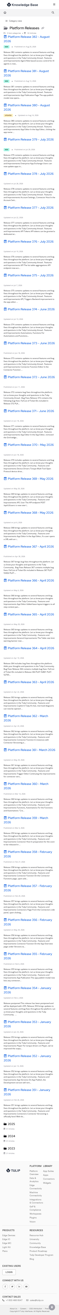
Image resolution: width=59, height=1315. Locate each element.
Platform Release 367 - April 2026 (30, 547)
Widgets (47, 1183)
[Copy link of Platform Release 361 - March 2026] (8, 754)
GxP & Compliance (35, 1208)
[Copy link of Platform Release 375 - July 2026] (8, 280)
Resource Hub (36, 1235)
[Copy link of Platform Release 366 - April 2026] (8, 585)
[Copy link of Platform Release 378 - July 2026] (8, 178)
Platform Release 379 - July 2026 (30, 139)
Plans (5, 1251)
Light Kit (6, 1247)
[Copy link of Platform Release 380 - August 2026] (16, 110)
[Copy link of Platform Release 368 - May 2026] (8, 517)
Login (9, 1272)
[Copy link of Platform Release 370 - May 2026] (8, 449)
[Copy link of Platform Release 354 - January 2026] (16, 992)
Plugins (33, 1217)
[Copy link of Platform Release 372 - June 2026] (8, 381)
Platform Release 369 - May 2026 (30, 479)
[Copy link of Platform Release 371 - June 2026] (8, 415)
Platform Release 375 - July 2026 (30, 275)
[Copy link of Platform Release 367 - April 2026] (8, 551)
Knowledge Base (38, 1247)
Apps (45, 1175)
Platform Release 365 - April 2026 (30, 614)
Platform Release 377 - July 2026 (30, 208)
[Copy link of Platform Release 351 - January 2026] (16, 1094)
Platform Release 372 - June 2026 (31, 377)
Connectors (49, 1179)
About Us (13, 1309)
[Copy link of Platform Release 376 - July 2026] (8, 246)
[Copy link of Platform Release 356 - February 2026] (16, 924)
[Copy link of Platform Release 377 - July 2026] (8, 212)
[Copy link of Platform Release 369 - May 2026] (8, 483)
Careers (23, 1309)
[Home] (22, 4)
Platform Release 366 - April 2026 (30, 580)
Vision (33, 1221)
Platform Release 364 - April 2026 (30, 648)
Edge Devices (8, 1235)
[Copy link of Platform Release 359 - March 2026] (16, 822)
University (34, 1239)
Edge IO (6, 1239)
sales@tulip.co (36, 1300)
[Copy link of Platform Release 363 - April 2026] (8, 686)
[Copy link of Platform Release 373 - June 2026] (8, 347)
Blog (32, 1259)
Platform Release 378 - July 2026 (30, 174)
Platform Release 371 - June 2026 (30, 411)
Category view (15, 21)
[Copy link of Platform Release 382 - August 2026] (16, 41)
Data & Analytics (34, 1179)
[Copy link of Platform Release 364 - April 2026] (8, 652)
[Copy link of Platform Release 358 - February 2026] (16, 856)
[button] (52, 1307)
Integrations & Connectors (36, 1201)
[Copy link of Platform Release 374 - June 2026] (8, 314)
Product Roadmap (38, 1251)
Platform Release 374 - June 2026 (31, 309)
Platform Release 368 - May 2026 (30, 513)
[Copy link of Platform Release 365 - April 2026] (8, 619)
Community (35, 1243)
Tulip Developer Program (41, 1255)
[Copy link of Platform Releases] (42, 28)
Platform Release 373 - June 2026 (31, 343)
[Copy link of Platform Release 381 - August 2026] (16, 75)
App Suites (48, 1171)
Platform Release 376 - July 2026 (30, 242)
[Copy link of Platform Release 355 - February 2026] (16, 958)
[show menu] (54, 4)
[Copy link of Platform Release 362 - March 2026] (16, 720)
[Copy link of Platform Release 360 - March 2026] (16, 788)
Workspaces (35, 1213)
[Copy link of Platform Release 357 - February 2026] (16, 890)
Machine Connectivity (36, 1194)
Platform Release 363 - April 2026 (30, 682)
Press (47, 1309)
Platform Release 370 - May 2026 (30, 445)
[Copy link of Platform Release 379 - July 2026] (8, 144)
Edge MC (6, 1243)
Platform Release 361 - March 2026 (31, 750)
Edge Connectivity (36, 1187)
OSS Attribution (35, 1309)
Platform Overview (34, 1172)
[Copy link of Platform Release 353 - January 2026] (16, 1026)
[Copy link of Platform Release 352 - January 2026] (16, 1060)
